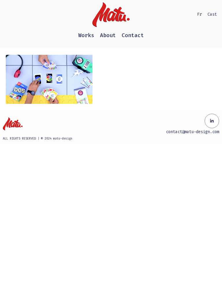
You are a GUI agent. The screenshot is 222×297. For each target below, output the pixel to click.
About (108, 35)
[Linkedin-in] (212, 121)
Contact (133, 35)
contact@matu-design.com (192, 131)
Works (86, 35)
